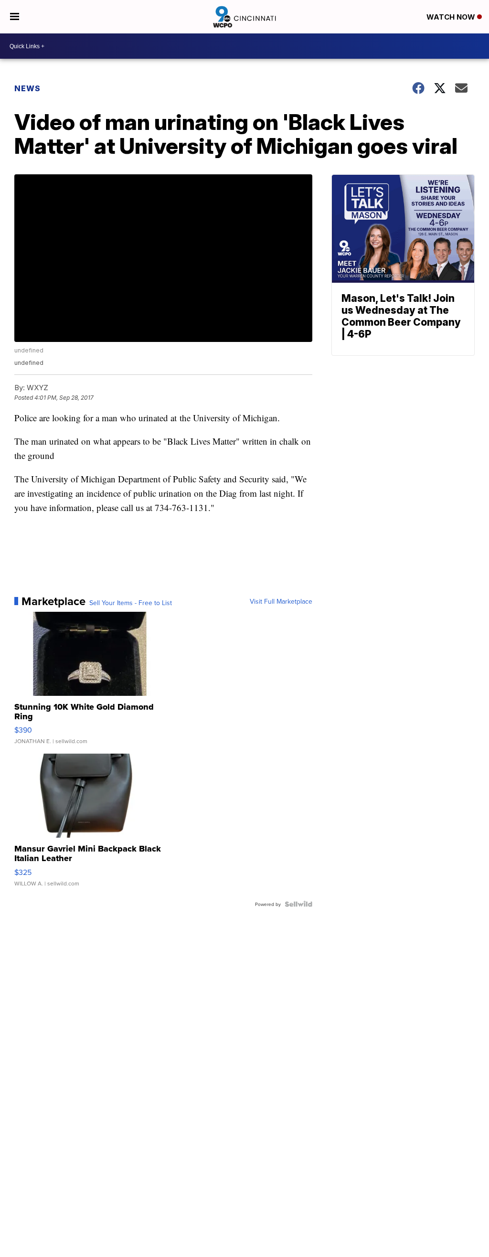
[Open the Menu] (14, 16)
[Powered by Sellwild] (298, 904)
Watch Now (451, 16)
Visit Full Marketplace (281, 601)
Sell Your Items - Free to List (130, 602)
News (27, 88)
